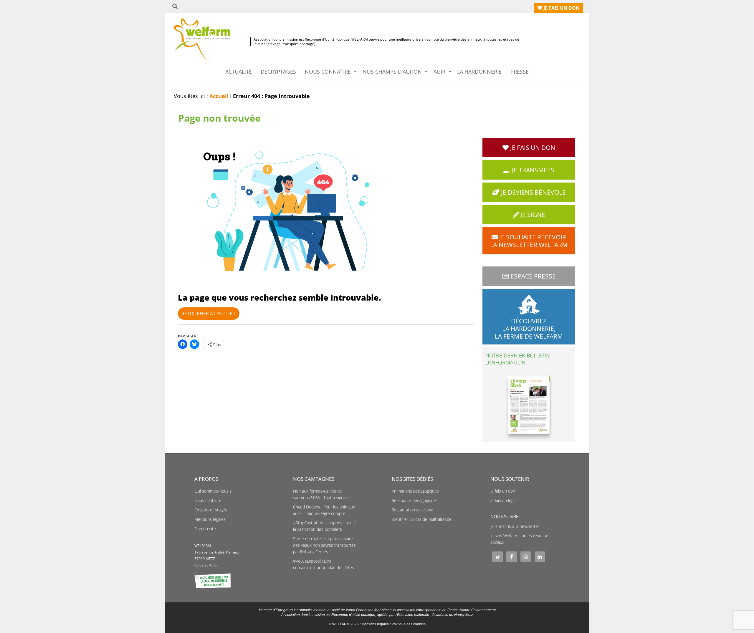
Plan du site (205, 528)
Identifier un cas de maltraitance (421, 519)
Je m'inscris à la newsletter (514, 526)
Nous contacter (208, 500)
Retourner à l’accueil (208, 313)
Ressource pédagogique (414, 500)
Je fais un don (502, 491)
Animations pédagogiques (415, 491)
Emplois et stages (210, 510)
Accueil (219, 96)
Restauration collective (412, 510)
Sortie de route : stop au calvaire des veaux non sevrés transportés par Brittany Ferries (324, 545)
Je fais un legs (502, 500)
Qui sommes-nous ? (213, 491)
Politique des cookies (408, 624)
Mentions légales (210, 519)
